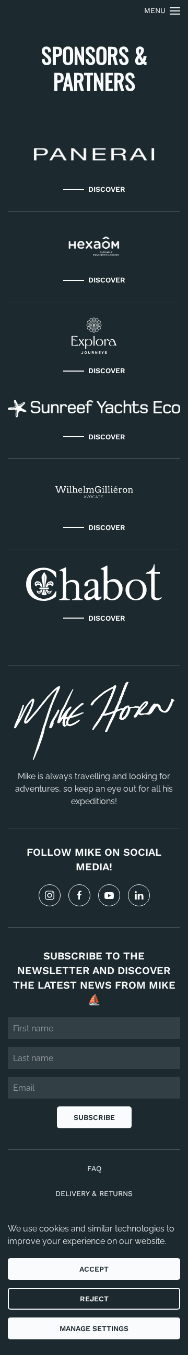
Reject (94, 1299)
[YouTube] (109, 895)
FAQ (94, 1168)
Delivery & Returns (94, 1193)
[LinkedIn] (139, 895)
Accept (94, 1269)
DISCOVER (106, 189)
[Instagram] (50, 895)
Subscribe (94, 1117)
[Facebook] (79, 895)
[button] (162, 10)
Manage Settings (94, 1328)
